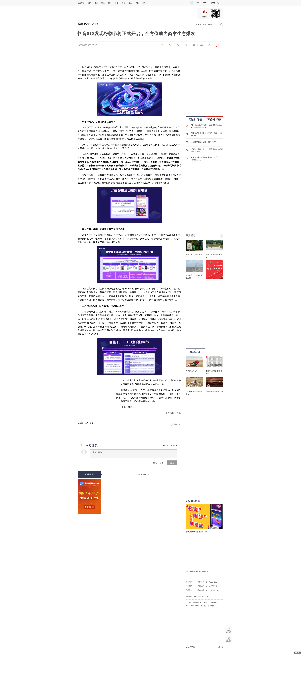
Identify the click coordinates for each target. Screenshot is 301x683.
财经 (103, 3)
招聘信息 (200, 586)
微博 (193, 45)
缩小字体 (169, 45)
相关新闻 (89, 474)
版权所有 (211, 606)
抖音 (87, 423)
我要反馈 (177, 424)
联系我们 (189, 586)
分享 (209, 45)
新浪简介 (189, 582)
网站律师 (200, 590)
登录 (155, 462)
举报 (162, 45)
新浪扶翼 (190, 647)
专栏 (137, 3)
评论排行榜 (214, 119)
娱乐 (109, 3)
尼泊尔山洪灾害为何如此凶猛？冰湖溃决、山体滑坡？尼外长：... (206, 158)
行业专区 (220, 647)
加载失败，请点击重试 (143, 475)
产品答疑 (189, 590)
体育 (96, 3)
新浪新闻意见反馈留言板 (199, 571)
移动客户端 (215, 3)
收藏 (185, 45)
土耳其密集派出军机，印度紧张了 (203, 142)
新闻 (89, 3)
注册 (204, 3)
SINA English (214, 590)
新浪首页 (81, 3)
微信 (201, 45)
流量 (91, 423)
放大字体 (177, 45)
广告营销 (200, 582)
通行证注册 (213, 586)
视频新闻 (195, 351)
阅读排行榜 (195, 119)
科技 (116, 3)
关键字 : (81, 423)
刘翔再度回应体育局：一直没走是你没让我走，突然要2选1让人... (206, 126)
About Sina (213, 582)
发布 (172, 462)
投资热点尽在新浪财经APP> (89, 496)
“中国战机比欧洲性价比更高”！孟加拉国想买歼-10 (206, 134)
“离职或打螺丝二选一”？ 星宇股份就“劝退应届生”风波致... (207, 150)
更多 (144, 3)
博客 (123, 3)
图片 (130, 3)
